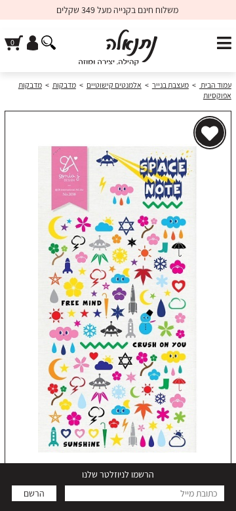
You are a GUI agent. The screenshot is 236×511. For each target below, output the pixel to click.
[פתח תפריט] (224, 43)
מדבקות (64, 85)
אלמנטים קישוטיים (114, 85)
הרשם (34, 493)
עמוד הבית (215, 85)
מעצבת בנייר (170, 85)
